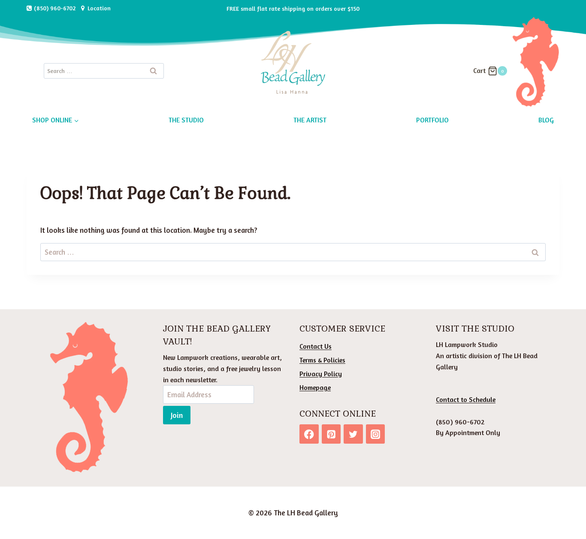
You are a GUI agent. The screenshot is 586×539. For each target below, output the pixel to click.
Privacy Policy (320, 373)
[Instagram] (375, 434)
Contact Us (315, 346)
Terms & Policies (322, 360)
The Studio (186, 120)
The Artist (309, 120)
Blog (546, 120)
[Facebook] (309, 434)
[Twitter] (353, 434)
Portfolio (432, 120)
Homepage (315, 387)
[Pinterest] (331, 434)
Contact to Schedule (465, 399)
